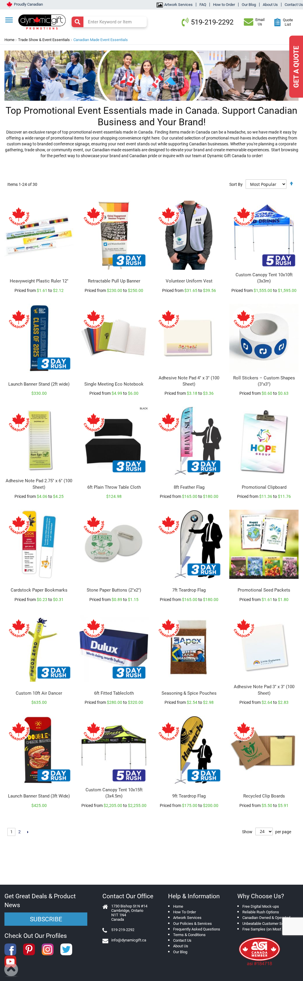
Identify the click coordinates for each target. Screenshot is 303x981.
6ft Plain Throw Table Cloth (114, 487)
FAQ (202, 4)
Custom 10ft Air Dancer (39, 693)
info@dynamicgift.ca (128, 940)
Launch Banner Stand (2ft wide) (39, 384)
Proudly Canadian (28, 4)
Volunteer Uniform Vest (189, 281)
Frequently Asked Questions (196, 929)
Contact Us (294, 4)
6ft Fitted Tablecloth (114, 693)
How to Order (224, 4)
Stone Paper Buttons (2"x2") (114, 590)
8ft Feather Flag (189, 487)
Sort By (236, 184)
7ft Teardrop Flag (189, 590)
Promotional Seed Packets (264, 590)
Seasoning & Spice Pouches (189, 693)
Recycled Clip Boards (264, 796)
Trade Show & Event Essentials (44, 40)
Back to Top (11, 969)
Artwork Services (178, 4)
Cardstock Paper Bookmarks (39, 590)
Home (9, 40)
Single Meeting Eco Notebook (114, 384)
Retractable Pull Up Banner (114, 281)
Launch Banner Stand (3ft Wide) (39, 796)
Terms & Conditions (189, 935)
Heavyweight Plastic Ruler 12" (39, 281)
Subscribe (46, 919)
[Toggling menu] (9, 19)
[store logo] (45, 21)
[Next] (28, 832)
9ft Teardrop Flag (189, 796)
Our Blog (249, 4)
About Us (270, 4)
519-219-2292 (212, 22)
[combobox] (109, 22)
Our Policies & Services (192, 923)
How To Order (184, 912)
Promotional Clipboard (264, 487)
